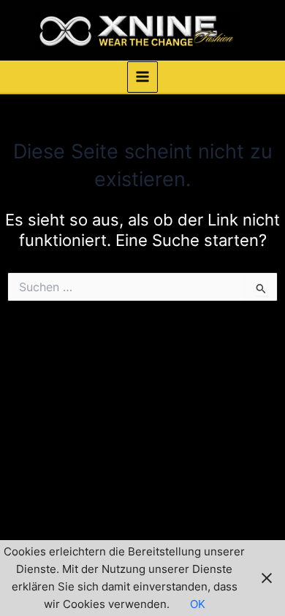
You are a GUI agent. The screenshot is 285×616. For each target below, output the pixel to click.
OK (197, 604)
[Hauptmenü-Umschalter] (142, 76)
